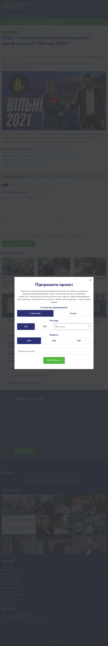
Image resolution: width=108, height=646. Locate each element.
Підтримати (54, 360)
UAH (29, 340)
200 (26, 326)
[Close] (90, 280)
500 (44, 326)
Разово (73, 313)
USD (79, 340)
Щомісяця (35, 313)
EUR (54, 340)
